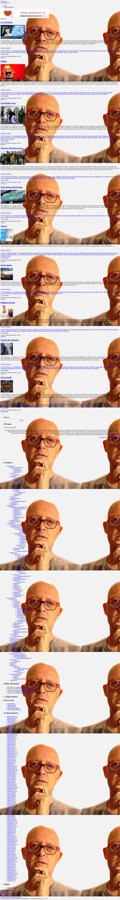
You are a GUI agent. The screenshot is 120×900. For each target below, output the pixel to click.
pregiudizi (36, 368)
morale (31, 137)
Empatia (16, 583)
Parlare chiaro (23, 530)
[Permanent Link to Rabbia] (13, 78)
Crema (57, 292)
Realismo (16, 510)
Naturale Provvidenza (19, 508)
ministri (31, 254)
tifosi (30, 217)
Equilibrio (78, 215)
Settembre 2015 (11, 861)
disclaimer (3, 892)
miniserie (112, 292)
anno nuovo (31, 404)
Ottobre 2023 (10, 719)
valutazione (60, 52)
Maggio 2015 (10, 866)
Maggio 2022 (10, 744)
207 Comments (4, 333)
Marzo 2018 (10, 817)
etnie (94, 176)
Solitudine (16, 671)
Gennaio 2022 (11, 750)
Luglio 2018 (10, 811)
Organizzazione (14, 498)
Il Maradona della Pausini (12, 187)
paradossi (19, 178)
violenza (66, 52)
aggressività (17, 215)
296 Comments (4, 407)
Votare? (4, 226)
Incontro (19, 612)
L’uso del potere (11, 706)
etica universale (94, 136)
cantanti (45, 215)
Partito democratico (58, 254)
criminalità (55, 136)
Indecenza (16, 651)
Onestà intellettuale (22, 629)
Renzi (87, 254)
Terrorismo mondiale (19, 656)
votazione (74, 52)
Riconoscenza (20, 617)
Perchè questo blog (9, 7)
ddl (69, 329)
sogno (27, 217)
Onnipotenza (20, 492)
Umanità (12, 642)
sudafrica (67, 178)
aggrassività (19, 92)
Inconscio (16, 587)
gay (91, 329)
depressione (73, 292)
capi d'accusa (52, 367)
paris (21, 293)
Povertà (70, 94)
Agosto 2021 (10, 757)
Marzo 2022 (10, 747)
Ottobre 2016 (10, 842)
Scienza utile (17, 470)
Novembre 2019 (11, 788)
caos (42, 136)
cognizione (59, 92)
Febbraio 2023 (11, 731)
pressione (17, 52)
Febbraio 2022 (11, 748)
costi (56, 50)
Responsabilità (20, 615)
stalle (109, 254)
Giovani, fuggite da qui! (22, 687)
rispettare (35, 52)
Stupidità (22, 573)
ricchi (88, 94)
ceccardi (70, 253)
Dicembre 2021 (11, 751)
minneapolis (11, 368)
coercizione (45, 50)
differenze (81, 92)
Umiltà (7, 404)
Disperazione (9, 92)
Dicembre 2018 (11, 804)
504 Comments (4, 96)
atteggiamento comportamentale (42, 253)
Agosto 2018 (10, 810)
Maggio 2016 (10, 850)
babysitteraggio (48, 92)
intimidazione (94, 50)
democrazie (65, 50)
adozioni (23, 329)
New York (10, 293)
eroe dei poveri (85, 215)
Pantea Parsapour (61, 137)
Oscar (21, 618)
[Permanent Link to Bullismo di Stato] (7, 317)
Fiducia (98, 92)
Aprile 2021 (10, 763)
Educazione (88, 92)
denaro (67, 292)
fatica (78, 50)
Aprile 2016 (10, 851)
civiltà (53, 92)
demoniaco (68, 136)
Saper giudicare (21, 620)
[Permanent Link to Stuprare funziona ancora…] (13, 164)
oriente (54, 137)
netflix (116, 292)
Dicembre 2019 (11, 787)
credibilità (70, 92)
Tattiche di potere (11, 705)
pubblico (29, 331)
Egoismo (16, 580)
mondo (42, 94)
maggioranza (114, 50)
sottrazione (42, 406)
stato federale (79, 368)
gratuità (103, 329)
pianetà (29, 178)
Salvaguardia (60, 368)
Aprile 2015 (10, 867)
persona (14, 331)
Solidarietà (13, 502)
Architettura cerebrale (16, 524)
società (37, 406)
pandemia (49, 254)
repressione (29, 52)
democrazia (61, 136)
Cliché (15, 601)
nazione (47, 94)
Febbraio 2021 (11, 766)
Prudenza (16, 593)
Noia (15, 677)
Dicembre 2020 (11, 769)
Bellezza (9, 466)
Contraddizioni (17, 567)
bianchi (40, 367)
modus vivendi (10, 52)
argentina (36, 215)
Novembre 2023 (11, 718)
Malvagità (8, 292)
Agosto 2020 (10, 775)
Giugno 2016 (10, 848)
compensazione (43, 176)
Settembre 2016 (11, 844)
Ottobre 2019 (10, 789)
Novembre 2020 (11, 770)
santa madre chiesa (98, 254)
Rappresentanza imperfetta (20, 631)
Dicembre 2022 (11, 734)
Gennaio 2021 (11, 767)
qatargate (84, 137)
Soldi (15, 633)
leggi (15, 137)
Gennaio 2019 (11, 803)
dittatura (79, 136)
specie (63, 178)
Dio (72, 136)
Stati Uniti (115, 137)
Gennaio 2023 (11, 732)
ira (10, 94)
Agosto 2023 (10, 722)
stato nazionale (87, 368)
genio (106, 215)
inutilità (9, 254)
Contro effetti (17, 477)
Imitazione (16, 586)
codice (40, 50)
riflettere (50, 368)
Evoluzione (10, 598)
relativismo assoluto (92, 137)
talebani (3, 139)
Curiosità (22, 536)
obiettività (11, 217)
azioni (36, 367)
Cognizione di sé (14, 526)
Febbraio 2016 (11, 854)
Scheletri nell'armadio (11, 253)
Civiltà (12, 599)
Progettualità (17, 480)
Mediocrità (16, 592)
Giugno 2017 (10, 831)
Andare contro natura (15, 645)
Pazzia (22, 563)
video (44, 293)
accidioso (16, 292)
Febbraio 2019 (11, 801)
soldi (37, 293)
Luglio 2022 (10, 741)
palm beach (16, 293)
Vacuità (22, 546)
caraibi (43, 292)
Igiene (15, 624)
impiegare (82, 50)
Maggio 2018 (10, 814)
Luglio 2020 (10, 776)
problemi (75, 94)
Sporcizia (12, 680)
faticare (100, 136)
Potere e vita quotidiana (13, 708)
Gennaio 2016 (11, 855)
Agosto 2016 (10, 845)
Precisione (16, 469)
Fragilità (106, 176)
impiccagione (4, 137)
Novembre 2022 (11, 735)
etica (75, 50)
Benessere (9, 505)
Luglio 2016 (10, 847)
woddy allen (58, 293)
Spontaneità (13, 504)
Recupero (16, 511)
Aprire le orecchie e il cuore (24, 555)
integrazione (106, 367)
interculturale (113, 367)
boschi (35, 292)
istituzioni (13, 94)
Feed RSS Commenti (15, 897)
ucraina (7, 139)
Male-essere (10, 643)
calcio (40, 215)
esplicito (71, 50)
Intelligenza (17, 589)
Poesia (12, 499)
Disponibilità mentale (19, 579)
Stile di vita (13, 640)
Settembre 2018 (11, 809)
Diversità (16, 605)
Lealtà (12, 473)
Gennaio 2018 (11, 820)
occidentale (49, 137)
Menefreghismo (18, 626)
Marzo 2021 (10, 765)
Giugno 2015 (10, 864)
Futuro (94, 404)
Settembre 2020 (11, 773)
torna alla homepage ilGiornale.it (9, 895)
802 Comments (4, 141)
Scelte (15, 516)
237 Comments (4, 54)
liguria (22, 254)
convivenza (59, 367)
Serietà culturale (18, 517)
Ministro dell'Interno (34, 94)
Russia (104, 137)
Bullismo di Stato (8, 303)
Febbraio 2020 (11, 784)
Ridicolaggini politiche (19, 678)
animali (23, 176)
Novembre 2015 (11, 858)
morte (35, 137)
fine (103, 215)
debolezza (62, 292)
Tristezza (19, 673)
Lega (18, 254)
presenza (24, 406)
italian (111, 329)
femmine (105, 136)
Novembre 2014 (11, 875)
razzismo (34, 178)
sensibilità (48, 178)
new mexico (4, 293)
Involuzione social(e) (19, 655)
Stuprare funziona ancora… (12, 148)
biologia (38, 136)
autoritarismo (29, 50)
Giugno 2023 (10, 725)
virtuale (59, 406)
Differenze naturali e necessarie (22, 488)
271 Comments (4, 180)
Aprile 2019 (10, 798)
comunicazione (48, 136)
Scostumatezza (17, 636)
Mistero (19, 564)
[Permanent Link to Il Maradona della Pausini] (13, 203)
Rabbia (4, 61)
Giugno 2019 (10, 795)
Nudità (12, 497)
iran (9, 137)
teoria (60, 331)
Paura (11, 664)
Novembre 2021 (11, 753)
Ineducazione (17, 652)
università (53, 52)
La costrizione (7, 22)
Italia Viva (14, 254)
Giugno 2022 (10, 743)
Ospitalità (19, 614)
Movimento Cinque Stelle (40, 254)
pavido (25, 293)
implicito (88, 50)
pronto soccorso (82, 94)
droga (68, 215)
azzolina (65, 253)
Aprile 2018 (10, 816)
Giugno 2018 (10, 813)
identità (107, 329)
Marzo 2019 (10, 800)
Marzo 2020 (10, 782)
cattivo (51, 329)
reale (28, 406)
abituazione (19, 404)
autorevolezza (39, 92)
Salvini (91, 254)
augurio (62, 404)
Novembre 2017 (11, 823)
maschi (23, 137)
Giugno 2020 (10, 778)
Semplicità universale (19, 501)
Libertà (7, 50)
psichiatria (24, 331)
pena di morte (69, 137)
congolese (75, 253)
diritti (75, 136)
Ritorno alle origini (15, 639)
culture (54, 176)
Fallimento (13, 634)
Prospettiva (20, 482)
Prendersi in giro (14, 521)
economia (72, 215)
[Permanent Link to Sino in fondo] (7, 392)
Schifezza (8, 136)
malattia (116, 329)
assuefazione (56, 404)
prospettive (23, 52)
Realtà (41, 368)
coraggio (53, 292)
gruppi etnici (92, 367)
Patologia (8, 367)
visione (53, 293)
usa (93, 368)
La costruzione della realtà (14, 709)
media (27, 137)
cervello (50, 215)
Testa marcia (20, 621)
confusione (65, 329)
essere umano (88, 176)
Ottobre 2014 (10, 876)
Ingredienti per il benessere (17, 507)
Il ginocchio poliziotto (10, 340)
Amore (15, 554)
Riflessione (20, 545)
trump (40, 293)
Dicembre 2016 (11, 839)
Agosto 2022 (10, 740)
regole (45, 368)
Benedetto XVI (32, 136)
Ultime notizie (11, 696)
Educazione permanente (12, 176)
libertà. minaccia (106, 50)
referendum (77, 254)
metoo (101, 292)
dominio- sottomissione (68, 176)
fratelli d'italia (105, 253)
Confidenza (20, 557)
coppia (49, 176)
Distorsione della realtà (11, 329)
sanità (92, 94)
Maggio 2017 (10, 832)
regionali (83, 254)
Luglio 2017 (10, 829)
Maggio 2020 (10, 779)
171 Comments (4, 219)
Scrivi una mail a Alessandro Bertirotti (109, 437)
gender (94, 329)
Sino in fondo (6, 377)
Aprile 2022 (10, 745)
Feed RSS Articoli (5, 897)
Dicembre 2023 (11, 716)
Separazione (17, 494)
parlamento (9, 331)
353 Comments (4, 258)
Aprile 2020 (10, 781)
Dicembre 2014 (11, 873)
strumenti (100, 94)
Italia (110, 215)
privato (19, 331)
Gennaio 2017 (11, 838)
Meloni (26, 254)
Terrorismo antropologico (23, 658)
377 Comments (4, 295)
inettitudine (3, 254)
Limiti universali (18, 548)
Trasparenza (17, 485)
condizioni (65, 92)
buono (47, 329)
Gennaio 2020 (11, 785)
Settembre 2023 (11, 721)
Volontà (19, 590)
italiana (19, 94)
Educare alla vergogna (22, 608)
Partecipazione (14, 520)
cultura (59, 50)
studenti (49, 52)
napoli (6, 217)
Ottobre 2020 (10, 772)
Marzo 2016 (10, 853)
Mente (27, 94)
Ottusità (19, 571)
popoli (75, 137)
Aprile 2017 (10, 833)
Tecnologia (16, 472)
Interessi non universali (16, 653)
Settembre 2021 (11, 756)
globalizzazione (8, 178)
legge (99, 50)
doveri (87, 136)
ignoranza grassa (114, 253)
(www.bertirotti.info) (113, 434)
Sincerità (16, 475)
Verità (21, 543)
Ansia (15, 565)
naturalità (3, 331)
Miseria (16, 667)
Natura (39, 137)
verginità (38, 217)
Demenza (16, 574)
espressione (86, 329)
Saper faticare (17, 514)
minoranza (3, 52)
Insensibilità (20, 582)
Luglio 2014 (10, 880)
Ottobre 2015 (10, 860)
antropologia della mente (19, 50)
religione (100, 137)
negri (16, 368)
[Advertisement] (16, 449)
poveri (66, 94)
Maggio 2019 (10, 797)
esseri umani (88, 404)
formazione (103, 92)
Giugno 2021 (10, 760)
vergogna (3, 256)
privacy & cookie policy (7, 893)
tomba (34, 217)
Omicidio (23, 368)
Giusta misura (17, 623)
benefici (36, 50)
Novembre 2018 (11, 806)
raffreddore (35, 331)
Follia (15, 585)
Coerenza (16, 527)
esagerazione (93, 215)
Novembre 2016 (11, 841)
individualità (99, 367)
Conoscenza (20, 535)
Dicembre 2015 (11, 857)
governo (98, 329)
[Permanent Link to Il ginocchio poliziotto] (7, 354)
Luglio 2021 (10, 759)
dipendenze (59, 215)
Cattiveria (12, 648)
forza (102, 176)
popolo (23, 217)
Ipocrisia (16, 675)
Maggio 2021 (10, 762)
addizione (25, 404)
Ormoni (16, 489)
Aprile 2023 (10, 728)
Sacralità (54, 368)
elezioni (93, 253)
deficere (76, 92)
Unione (16, 495)
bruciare (39, 292)
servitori (33, 406)
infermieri (109, 92)
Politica (62, 94)
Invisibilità (23, 539)
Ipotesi (22, 541)
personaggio (17, 217)
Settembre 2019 (11, 791)
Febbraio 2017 (11, 836)
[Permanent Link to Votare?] (7, 240)
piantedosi (56, 94)
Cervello (9, 523)
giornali (110, 136)
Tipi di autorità (11, 703)
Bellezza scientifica (15, 467)
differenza (58, 176)
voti (68, 331)
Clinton (48, 292)
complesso (51, 50)
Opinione (22, 542)
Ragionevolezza (18, 595)
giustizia (86, 367)
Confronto (16, 602)
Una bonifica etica (8, 103)
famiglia (93, 92)
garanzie (81, 367)
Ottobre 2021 (10, 754)
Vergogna (16, 596)
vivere (70, 52)
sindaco (67, 368)
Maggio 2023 (10, 726)
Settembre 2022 (11, 738)
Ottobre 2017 (10, 825)
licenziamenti (4, 368)
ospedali (51, 94)
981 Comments (4, 370)
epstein (84, 292)
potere (79, 137)
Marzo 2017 (10, 835)
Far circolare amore (25, 560)
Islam (12, 137)
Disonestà (16, 479)
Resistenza (16, 513)
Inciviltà (12, 649)
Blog (5, 5)
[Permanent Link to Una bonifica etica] (13, 123)
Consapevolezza (18, 533)
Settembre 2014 (11, 877)
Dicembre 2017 (11, 822)
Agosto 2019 (10, 792)
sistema (44, 52)
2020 (14, 404)
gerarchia (111, 176)
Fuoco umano (6, 265)
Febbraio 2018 (11, 819)
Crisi (18, 568)
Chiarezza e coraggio (22, 529)
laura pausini (115, 215)
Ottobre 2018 (10, 807)
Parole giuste (23, 532)
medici (23, 94)
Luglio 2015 (10, 863)
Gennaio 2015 (11, 872)
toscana (113, 254)
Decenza (8, 215)
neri (19, 368)
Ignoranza (22, 538)
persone (25, 178)
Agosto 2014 (10, 879)
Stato (57, 331)
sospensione (72, 368)
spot (54, 331)
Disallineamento (21, 570)
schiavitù (109, 137)
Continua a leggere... (6, 48)
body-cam (45, 367)
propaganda (67, 254)
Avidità (12, 646)
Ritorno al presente (22, 551)
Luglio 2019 (10, 794)
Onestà (15, 627)
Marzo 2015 (10, 869)
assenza (50, 404)
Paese (11, 406)
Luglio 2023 (10, 723)
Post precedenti (4, 411)
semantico (45, 331)
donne (83, 136)
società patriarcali (56, 178)
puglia (71, 254)
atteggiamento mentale (56, 253)
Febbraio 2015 (11, 870)
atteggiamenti (30, 367)
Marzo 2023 (10, 729)
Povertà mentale (14, 674)
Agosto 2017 (10, 828)
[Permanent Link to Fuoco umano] (7, 279)
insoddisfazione (5, 94)
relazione (39, 178)
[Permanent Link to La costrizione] (13, 38)
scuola (40, 52)
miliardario (106, 292)
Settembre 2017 (11, 826)
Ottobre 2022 (10, 737)
